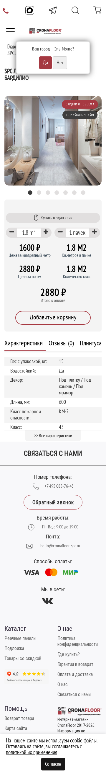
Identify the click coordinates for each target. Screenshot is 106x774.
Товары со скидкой (22, 658)
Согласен (53, 764)
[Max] (29, 10)
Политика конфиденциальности (77, 641)
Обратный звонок (53, 502)
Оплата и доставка (75, 674)
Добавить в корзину (53, 317)
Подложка (14, 648)
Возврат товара (19, 718)
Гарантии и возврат (75, 664)
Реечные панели (20, 638)
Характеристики (23, 343)
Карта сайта (15, 728)
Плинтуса (91, 343)
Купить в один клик (56, 218)
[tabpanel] (53, 141)
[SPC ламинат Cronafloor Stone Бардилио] (53, 141)
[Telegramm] (53, 10)
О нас (62, 684)
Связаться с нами (74, 694)
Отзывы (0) (61, 343)
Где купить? (68, 654)
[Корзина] (97, 11)
